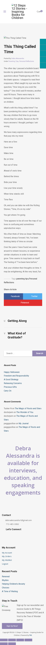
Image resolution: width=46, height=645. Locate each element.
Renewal (6, 576)
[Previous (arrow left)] (4, 643)
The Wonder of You (24, 412)
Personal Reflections (26, 61)
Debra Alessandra (17, 58)
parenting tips (22, 278)
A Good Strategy (11, 379)
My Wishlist (7, 560)
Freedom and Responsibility (16, 376)
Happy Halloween (12, 372)
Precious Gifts (10, 387)
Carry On (7, 391)
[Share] (12, 640)
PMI (30, 635)
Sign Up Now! (12, 626)
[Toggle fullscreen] (20, 640)
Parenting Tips (13, 61)
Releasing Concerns (13, 383)
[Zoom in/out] (28, 640)
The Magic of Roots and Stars (28, 408)
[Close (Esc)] (4, 640)
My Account (7, 552)
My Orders (7, 556)
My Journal (23, 423)
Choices (5, 587)
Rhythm (5, 580)
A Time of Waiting (10, 591)
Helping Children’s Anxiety (13, 584)
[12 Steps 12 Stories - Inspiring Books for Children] (20, 11)
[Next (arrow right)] (12, 643)
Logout (5, 563)
